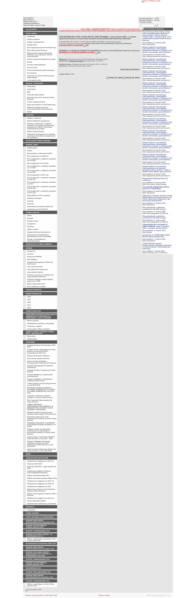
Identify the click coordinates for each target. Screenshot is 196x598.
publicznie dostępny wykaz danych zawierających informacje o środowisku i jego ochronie (41, 316)
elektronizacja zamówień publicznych (40, 206)
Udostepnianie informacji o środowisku (40, 323)
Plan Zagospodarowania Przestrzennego (41, 47)
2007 (29, 299)
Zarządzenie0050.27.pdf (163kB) (71, 45)
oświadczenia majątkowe (37, 458)
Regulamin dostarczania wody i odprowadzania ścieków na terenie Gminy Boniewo (42, 418)
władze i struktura (34, 83)
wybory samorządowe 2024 (38, 531)
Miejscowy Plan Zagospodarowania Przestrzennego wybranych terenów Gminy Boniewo (39, 54)
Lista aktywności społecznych (37, 269)
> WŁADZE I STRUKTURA (100, 29)
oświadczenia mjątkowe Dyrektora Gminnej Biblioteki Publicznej (39, 472)
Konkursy (30, 204)
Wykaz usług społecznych (36, 284)
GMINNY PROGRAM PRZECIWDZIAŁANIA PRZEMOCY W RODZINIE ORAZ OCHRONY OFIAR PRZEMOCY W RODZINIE (40, 407)
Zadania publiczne (33, 39)
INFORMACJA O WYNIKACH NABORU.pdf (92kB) (77, 52)
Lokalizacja (31, 36)
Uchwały (30, 218)
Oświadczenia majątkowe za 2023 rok (40, 481)
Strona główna (28, 18)
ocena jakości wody (34, 80)
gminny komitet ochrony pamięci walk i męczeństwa (40, 332)
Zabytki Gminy (32, 45)
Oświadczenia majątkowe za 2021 (39, 486)
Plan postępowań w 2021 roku (38, 175)
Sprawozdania (32, 339)
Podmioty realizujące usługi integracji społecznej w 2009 (40, 280)
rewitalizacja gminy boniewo (39, 244)
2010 (29, 305)
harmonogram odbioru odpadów (38, 329)
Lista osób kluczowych (35, 266)
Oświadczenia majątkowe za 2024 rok (40, 498)
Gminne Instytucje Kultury (36, 102)
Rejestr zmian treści (30, 21)
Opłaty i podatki (32, 229)
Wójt (28, 92)
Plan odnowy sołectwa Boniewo (38, 358)
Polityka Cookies (104, 595)
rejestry (30, 115)
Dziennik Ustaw (28, 25)
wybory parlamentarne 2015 (38, 572)
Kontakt (157, 20)
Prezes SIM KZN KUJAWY (36, 501)
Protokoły (30, 226)
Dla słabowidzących (146, 18)
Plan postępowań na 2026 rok (38, 156)
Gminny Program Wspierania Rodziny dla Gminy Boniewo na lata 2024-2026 (41, 450)
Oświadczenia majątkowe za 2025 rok (40, 461)
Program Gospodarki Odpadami (38, 356)
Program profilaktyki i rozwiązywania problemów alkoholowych (39, 380)
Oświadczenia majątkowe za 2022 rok (40, 484)
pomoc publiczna (33, 311)
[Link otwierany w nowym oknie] (157, 8)
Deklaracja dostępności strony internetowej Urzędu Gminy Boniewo (40, 108)
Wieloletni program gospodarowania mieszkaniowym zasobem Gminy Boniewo (41, 413)
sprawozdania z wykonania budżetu (39, 153)
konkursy (30, 254)
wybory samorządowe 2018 (38, 559)
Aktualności (31, 251)
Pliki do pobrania (33, 321)
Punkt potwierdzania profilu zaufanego (40, 70)
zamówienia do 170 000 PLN (37, 209)
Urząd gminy (31, 89)
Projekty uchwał (32, 221)
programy (30, 342)
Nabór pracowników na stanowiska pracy (41, 104)
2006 (29, 297)
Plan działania (32, 259)
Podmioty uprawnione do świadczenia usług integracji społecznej (40, 275)
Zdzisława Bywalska (76, 61)
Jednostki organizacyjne (35, 95)
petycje (29, 62)
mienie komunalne (33, 294)
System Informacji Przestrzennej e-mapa (41, 59)
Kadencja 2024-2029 (34, 464)
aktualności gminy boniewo (38, 141)
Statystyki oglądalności (31, 23)
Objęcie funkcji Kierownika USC (38, 475)
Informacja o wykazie (34, 326)
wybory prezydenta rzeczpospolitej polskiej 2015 (39, 576)
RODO (29, 112)
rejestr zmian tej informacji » (130, 69)
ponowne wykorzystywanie (36, 65)
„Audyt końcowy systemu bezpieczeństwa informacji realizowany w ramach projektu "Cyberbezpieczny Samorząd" (157, 246)
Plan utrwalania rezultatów (36, 286)
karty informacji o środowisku (40, 517)
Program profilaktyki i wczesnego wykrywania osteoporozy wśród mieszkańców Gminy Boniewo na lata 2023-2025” (40, 443)
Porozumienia (32, 73)
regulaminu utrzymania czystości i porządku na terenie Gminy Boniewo (40, 396)
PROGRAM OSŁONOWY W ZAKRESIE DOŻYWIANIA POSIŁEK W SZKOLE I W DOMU (41, 424)
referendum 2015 (33, 568)
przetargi (30, 201)
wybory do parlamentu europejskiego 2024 (36, 526)
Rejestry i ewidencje (34, 118)
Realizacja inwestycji (34, 198)
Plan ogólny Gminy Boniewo (37, 50)
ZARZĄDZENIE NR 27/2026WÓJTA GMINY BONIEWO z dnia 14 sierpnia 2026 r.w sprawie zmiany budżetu (155, 226)
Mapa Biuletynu (28, 20)
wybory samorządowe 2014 (38, 581)
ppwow (29, 248)
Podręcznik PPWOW (34, 257)
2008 (29, 302)
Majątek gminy (32, 148)
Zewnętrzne (31, 510)
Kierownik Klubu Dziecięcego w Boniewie (41, 503)
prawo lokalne (32, 212)
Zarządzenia (31, 224)
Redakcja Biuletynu (146, 20)
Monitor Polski (40, 25)
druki (28, 454)
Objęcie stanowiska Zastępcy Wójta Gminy (42, 478)
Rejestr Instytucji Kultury (35, 131)
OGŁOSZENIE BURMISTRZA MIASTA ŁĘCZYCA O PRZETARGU (155, 188)
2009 (29, 308)
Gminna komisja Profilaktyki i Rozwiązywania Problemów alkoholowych (41, 362)
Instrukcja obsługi (145, 22)
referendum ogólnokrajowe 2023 (41, 544)
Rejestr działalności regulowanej (38, 121)
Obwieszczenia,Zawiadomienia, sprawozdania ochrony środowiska (39, 235)
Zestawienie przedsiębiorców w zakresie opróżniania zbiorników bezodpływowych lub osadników (41, 135)
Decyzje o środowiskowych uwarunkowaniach (36, 240)
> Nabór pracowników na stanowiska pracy (125, 29)
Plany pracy (31, 336)
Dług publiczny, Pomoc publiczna (38, 195)
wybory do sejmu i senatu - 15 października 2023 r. (39, 535)
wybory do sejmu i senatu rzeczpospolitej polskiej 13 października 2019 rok (38, 553)
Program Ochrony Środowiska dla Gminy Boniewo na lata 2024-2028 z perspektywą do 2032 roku (41, 351)
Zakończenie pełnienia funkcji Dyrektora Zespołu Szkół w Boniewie (41, 490)
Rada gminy (31, 86)
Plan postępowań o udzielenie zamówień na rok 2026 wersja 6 (154, 208)
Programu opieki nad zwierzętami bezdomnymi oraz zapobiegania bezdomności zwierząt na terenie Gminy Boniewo (41, 431)
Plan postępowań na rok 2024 (38, 163)
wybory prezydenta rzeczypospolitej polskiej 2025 (40, 521)
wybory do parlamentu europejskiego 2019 (36, 563)
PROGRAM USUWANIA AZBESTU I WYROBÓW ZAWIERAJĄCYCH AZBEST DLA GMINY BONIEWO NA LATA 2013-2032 (41, 390)
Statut (29, 215)
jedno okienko (32, 513)
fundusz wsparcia (34, 290)
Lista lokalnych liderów (35, 272)
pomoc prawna (32, 67)
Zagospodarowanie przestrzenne (38, 232)
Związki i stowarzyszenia (35, 42)
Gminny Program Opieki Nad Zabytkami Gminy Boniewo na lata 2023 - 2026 (41, 437)
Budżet (29, 150)
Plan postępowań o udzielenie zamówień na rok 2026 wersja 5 (154, 217)
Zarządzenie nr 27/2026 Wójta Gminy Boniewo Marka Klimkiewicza (156, 235)
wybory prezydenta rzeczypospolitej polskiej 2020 (40, 548)
